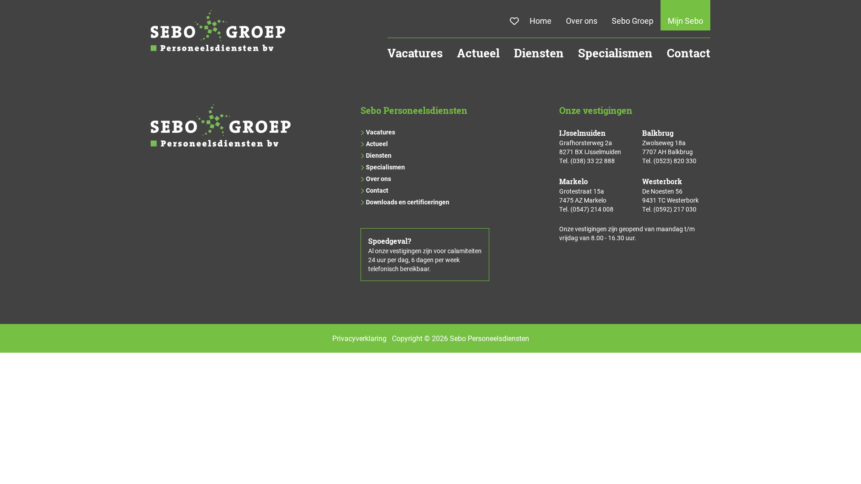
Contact (688, 53)
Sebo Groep (632, 20)
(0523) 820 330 (674, 160)
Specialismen (615, 53)
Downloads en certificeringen (407, 202)
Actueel (478, 53)
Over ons (581, 20)
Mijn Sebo (685, 20)
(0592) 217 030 (674, 209)
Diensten (539, 53)
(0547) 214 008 (591, 209)
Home (541, 20)
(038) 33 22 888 (592, 160)
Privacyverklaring (359, 338)
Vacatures (415, 53)
